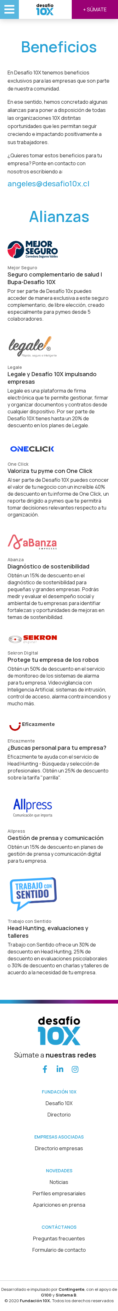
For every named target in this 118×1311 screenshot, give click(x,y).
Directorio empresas (59, 1148)
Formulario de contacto (59, 1249)
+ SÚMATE (95, 9)
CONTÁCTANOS (59, 1227)
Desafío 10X (59, 1103)
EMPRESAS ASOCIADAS (59, 1137)
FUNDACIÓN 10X (59, 1092)
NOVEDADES (59, 1171)
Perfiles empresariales (59, 1193)
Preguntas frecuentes (59, 1238)
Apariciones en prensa (59, 1204)
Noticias (59, 1182)
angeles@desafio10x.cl (48, 183)
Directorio (59, 1114)
